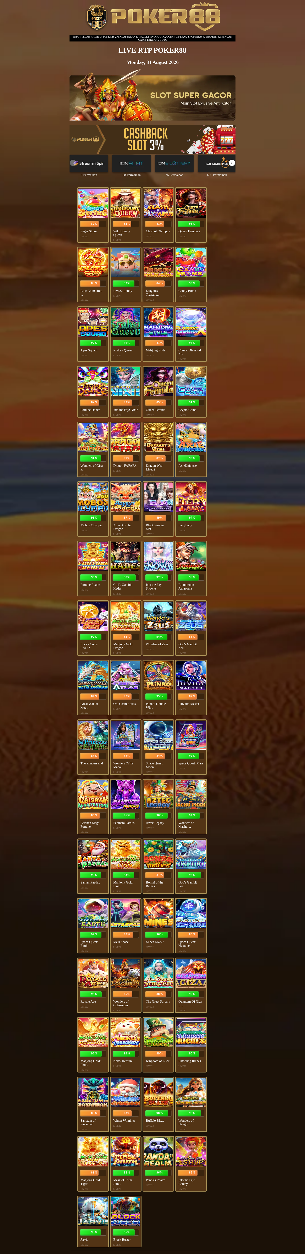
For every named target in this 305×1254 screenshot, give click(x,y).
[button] (231, 162)
